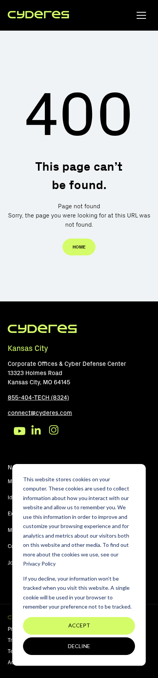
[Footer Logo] (42, 331)
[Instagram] (55, 431)
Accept (79, 625)
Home (79, 247)
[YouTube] (19, 431)
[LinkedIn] (37, 431)
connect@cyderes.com (40, 412)
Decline (79, 646)
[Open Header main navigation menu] (141, 17)
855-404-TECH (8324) (38, 397)
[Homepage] (38, 15)
